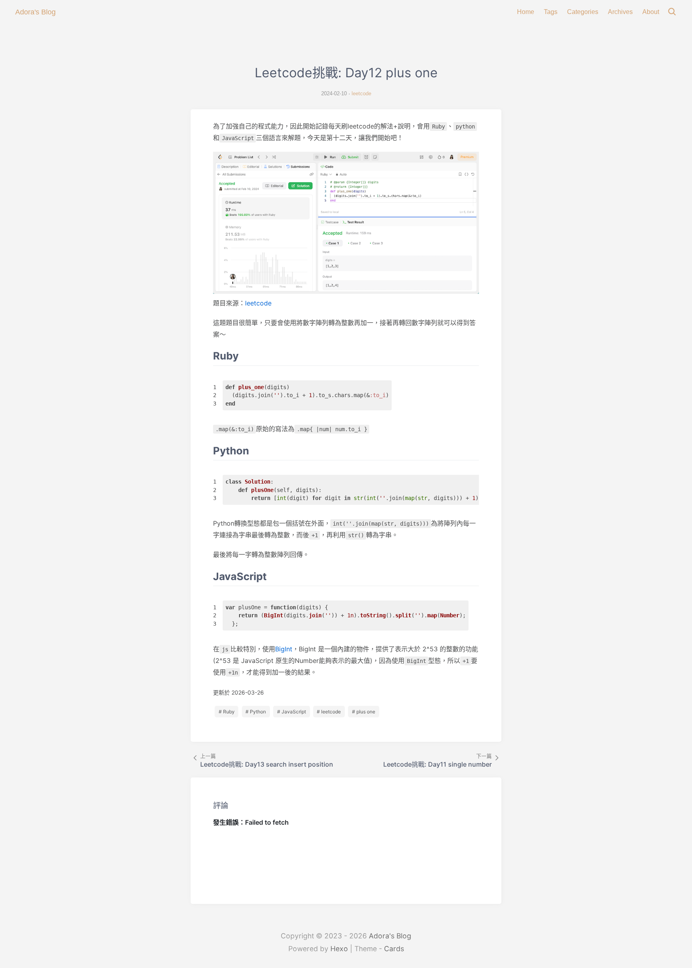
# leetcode (329, 712)
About (650, 11)
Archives (620, 11)
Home (525, 11)
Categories (582, 11)
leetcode (361, 93)
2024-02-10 (334, 93)
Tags (550, 11)
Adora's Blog (390, 936)
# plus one (363, 712)
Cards (394, 948)
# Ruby (227, 712)
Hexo (339, 948)
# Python (255, 712)
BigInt (283, 649)
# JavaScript (291, 712)
